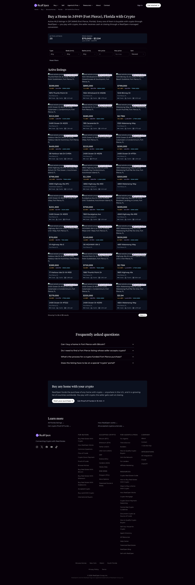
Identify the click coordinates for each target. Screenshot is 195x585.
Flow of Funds (83, 453)
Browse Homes (51, 9)
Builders (123, 447)
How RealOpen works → (108, 423)
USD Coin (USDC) (105, 451)
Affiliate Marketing (126, 465)
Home (36, 9)
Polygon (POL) (104, 475)
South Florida (112, 563)
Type (51, 51)
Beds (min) (70, 51)
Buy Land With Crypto (86, 493)
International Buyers (85, 497)
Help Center (124, 541)
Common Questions (85, 449)
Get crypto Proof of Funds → (59, 426)
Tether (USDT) (104, 447)
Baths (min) (86, 51)
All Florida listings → (56, 423)
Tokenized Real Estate (128, 545)
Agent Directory (126, 533)
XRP (100, 455)
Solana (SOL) (103, 459)
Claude (143, 460)
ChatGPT (144, 464)
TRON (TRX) (103, 467)
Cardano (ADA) (104, 463)
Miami (102, 563)
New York (93, 563)
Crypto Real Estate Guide (129, 475)
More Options (104, 479)
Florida (60, 9)
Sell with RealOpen (127, 553)
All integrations (146, 456)
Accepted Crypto (84, 489)
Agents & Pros (73, 5)
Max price (118, 51)
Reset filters (54, 60)
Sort (132, 51)
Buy (55, 5)
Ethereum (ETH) (104, 443)
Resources (87, 5)
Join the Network (126, 457)
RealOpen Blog (125, 549)
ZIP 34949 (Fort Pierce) (72, 9)
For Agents (124, 439)
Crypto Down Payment (86, 457)
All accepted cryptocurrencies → (111, 426)
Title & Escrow (125, 443)
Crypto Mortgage (126, 497)
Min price (101, 51)
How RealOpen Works (86, 445)
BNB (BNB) (103, 471)
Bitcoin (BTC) (104, 439)
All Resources (125, 537)
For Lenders (124, 461)
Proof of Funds (83, 461)
